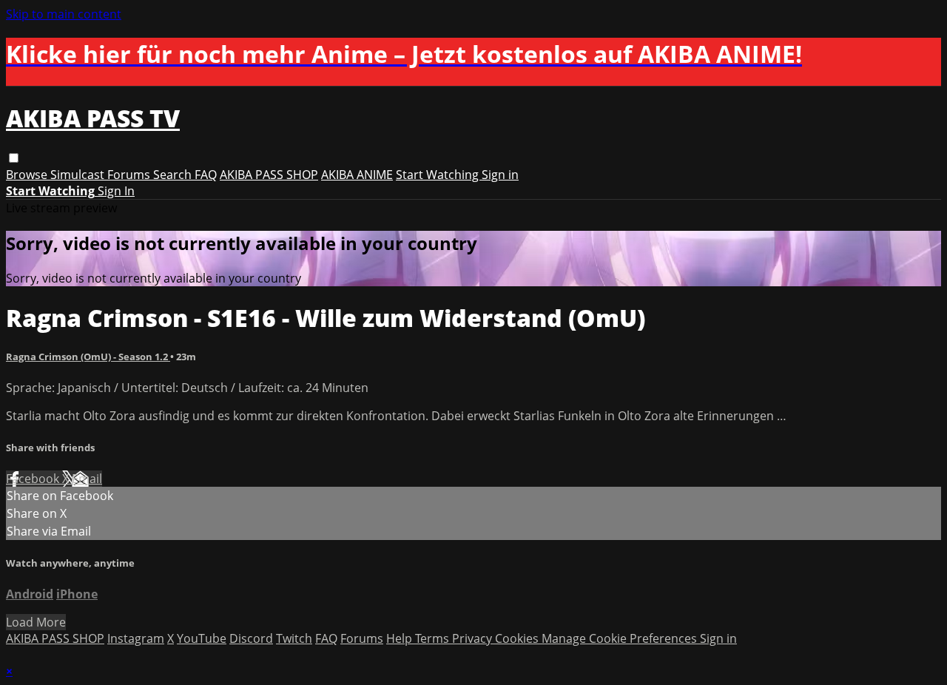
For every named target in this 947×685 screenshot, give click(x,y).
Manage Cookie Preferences (621, 638)
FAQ (206, 174)
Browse (28, 174)
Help (400, 638)
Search (174, 174)
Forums (130, 174)
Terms (433, 638)
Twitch (294, 638)
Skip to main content (63, 14)
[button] (13, 158)
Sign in (500, 174)
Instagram (135, 638)
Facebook (34, 478)
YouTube (201, 638)
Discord (251, 638)
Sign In (116, 191)
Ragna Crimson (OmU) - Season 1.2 (88, 356)
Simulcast (78, 174)
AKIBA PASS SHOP (269, 174)
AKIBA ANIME (357, 174)
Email (87, 478)
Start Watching (439, 174)
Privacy (473, 638)
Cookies (518, 638)
